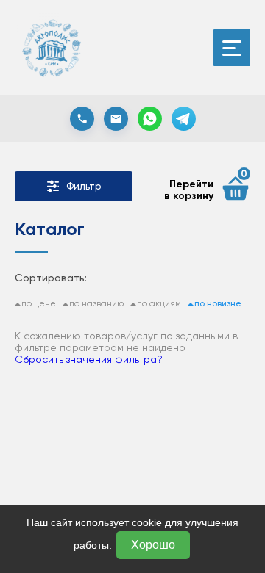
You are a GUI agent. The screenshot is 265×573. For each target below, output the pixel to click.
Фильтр (83, 186)
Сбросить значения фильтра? (89, 359)
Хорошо (153, 544)
